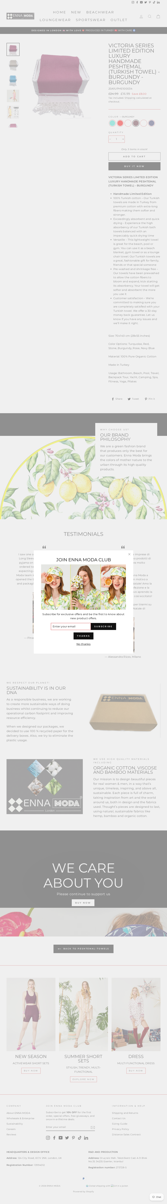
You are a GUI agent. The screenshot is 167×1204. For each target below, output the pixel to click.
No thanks (83, 644)
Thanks (83, 636)
